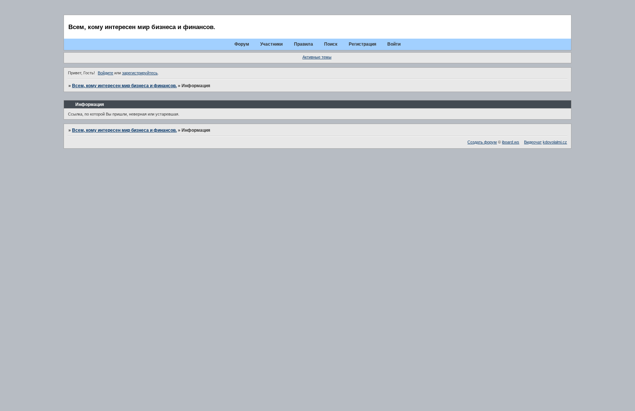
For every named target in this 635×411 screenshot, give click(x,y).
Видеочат (533, 142)
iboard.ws (510, 142)
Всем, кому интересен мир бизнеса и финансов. (124, 85)
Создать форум (482, 142)
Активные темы (316, 57)
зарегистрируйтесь (140, 73)
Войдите (105, 73)
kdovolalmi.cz (555, 142)
